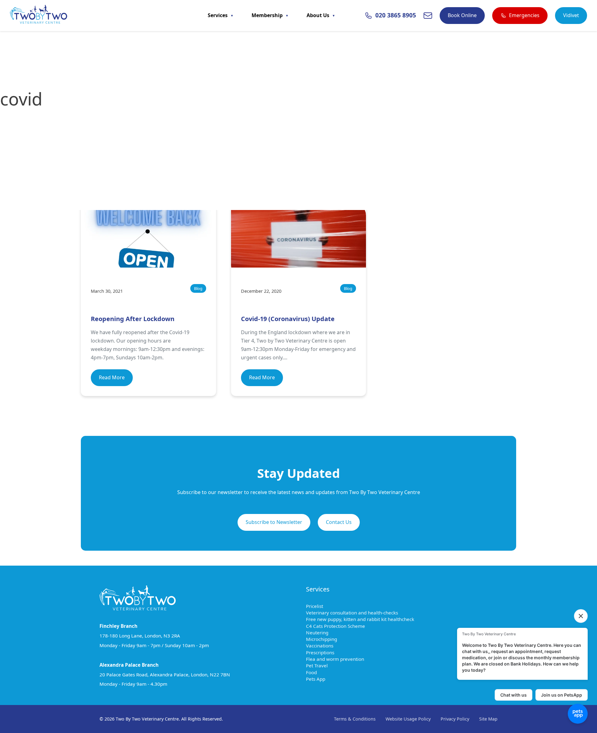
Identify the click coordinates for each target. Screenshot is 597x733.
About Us (318, 15)
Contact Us (339, 522)
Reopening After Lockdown (132, 319)
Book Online (462, 15)
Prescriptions (323, 652)
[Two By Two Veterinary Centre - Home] (38, 15)
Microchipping (324, 639)
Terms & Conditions (355, 719)
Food (314, 672)
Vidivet (571, 15)
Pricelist (317, 606)
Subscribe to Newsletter (274, 522)
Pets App (318, 679)
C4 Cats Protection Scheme (338, 626)
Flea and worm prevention (338, 659)
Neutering (320, 632)
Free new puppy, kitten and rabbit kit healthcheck (363, 619)
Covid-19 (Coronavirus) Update (288, 319)
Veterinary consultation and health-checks (355, 612)
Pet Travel (320, 665)
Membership (267, 15)
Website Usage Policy (408, 719)
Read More (112, 377)
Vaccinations (322, 645)
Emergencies (524, 15)
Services (218, 15)
